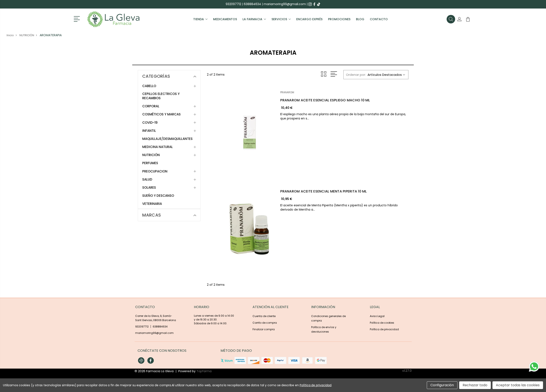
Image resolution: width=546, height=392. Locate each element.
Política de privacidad (384, 329)
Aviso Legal (377, 316)
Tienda (198, 19)
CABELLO (149, 86)
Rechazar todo (475, 385)
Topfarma (204, 371)
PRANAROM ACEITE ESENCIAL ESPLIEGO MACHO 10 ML (325, 100)
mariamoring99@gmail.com (285, 4)
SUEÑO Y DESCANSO (158, 196)
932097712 (233, 4)
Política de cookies (382, 323)
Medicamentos (225, 19)
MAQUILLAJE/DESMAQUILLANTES (167, 139)
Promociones (339, 19)
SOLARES (149, 187)
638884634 (252, 4)
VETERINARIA (152, 204)
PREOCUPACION (154, 171)
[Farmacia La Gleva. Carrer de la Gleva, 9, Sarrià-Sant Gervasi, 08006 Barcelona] (113, 19)
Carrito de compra (265, 323)
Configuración (442, 385)
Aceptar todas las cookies (518, 385)
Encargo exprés (309, 19)
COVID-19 (150, 123)
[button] (77, 18)
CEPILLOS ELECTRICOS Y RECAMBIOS (161, 96)
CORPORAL (150, 106)
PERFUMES (150, 163)
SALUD (147, 179)
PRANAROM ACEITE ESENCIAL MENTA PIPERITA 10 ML (323, 191)
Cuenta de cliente (264, 316)
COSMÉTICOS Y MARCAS (161, 114)
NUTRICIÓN (151, 155)
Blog (360, 19)
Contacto (379, 19)
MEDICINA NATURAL (157, 147)
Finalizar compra (264, 329)
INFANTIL (149, 131)
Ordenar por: (356, 74)
